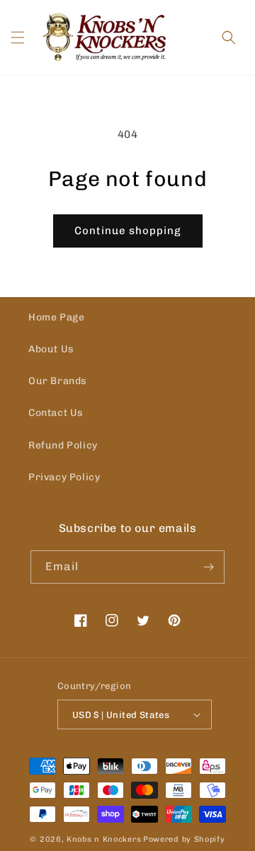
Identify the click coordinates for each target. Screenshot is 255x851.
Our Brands (57, 381)
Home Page (56, 317)
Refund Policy (63, 445)
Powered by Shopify (184, 839)
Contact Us (56, 413)
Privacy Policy (64, 477)
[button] (17, 37)
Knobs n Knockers (104, 839)
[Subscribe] (208, 567)
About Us (51, 349)
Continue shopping (127, 230)
